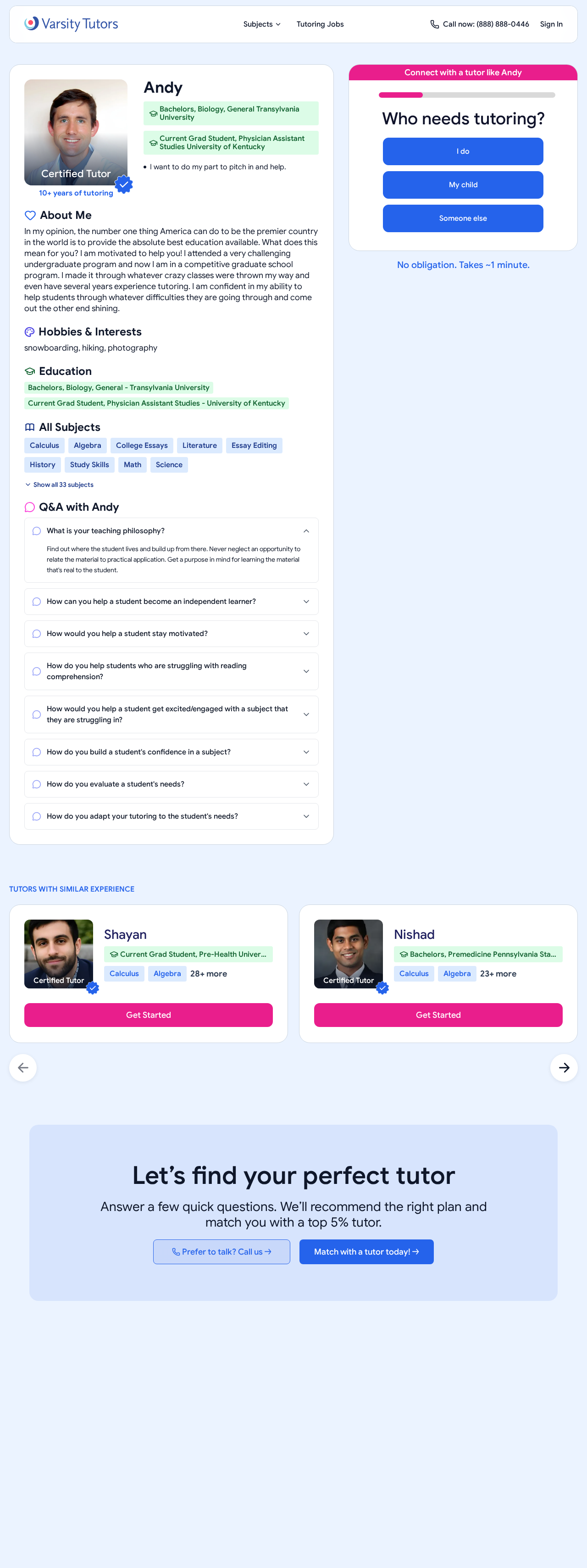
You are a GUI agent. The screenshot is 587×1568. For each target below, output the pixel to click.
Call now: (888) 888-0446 (486, 24)
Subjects (258, 24)
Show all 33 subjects (63, 484)
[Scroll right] (564, 1068)
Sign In (551, 24)
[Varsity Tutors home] (71, 24)
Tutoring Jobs (320, 24)
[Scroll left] (23, 1068)
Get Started (148, 1015)
